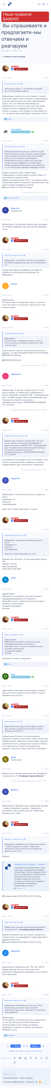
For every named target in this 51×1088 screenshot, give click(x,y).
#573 (47, 686)
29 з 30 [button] (25, 1046)
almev (13, 578)
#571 (47, 589)
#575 (47, 769)
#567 (47, 385)
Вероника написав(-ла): (14, 1000)
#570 (47, 529)
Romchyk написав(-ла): (14, 255)
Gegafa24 (15, 478)
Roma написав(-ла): (12, 84)
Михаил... (15, 790)
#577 (47, 833)
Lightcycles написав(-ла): (15, 436)
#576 (47, 801)
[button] (4, 4)
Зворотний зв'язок (11, 1078)
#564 (47, 249)
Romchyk (15, 208)
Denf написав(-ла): (12, 721)
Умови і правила (26, 1078)
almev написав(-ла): (13, 635)
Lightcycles (16, 374)
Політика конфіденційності (14, 1082)
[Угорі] (36, 1082)
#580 (47, 995)
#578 (47, 916)
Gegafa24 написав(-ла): (14, 535)
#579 (47, 962)
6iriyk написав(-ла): (12, 922)
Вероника (15, 951)
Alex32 (14, 284)
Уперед (35, 1046)
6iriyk (13, 757)
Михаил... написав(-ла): (14, 839)
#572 (47, 629)
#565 (47, 295)
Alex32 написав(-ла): (13, 333)
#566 (47, 328)
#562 (47, 141)
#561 (47, 78)
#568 (47, 430)
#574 (47, 716)
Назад (16, 1046)
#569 (47, 490)
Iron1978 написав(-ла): (13, 147)
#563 (47, 220)
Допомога (30, 1082)
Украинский (10, 1074)
